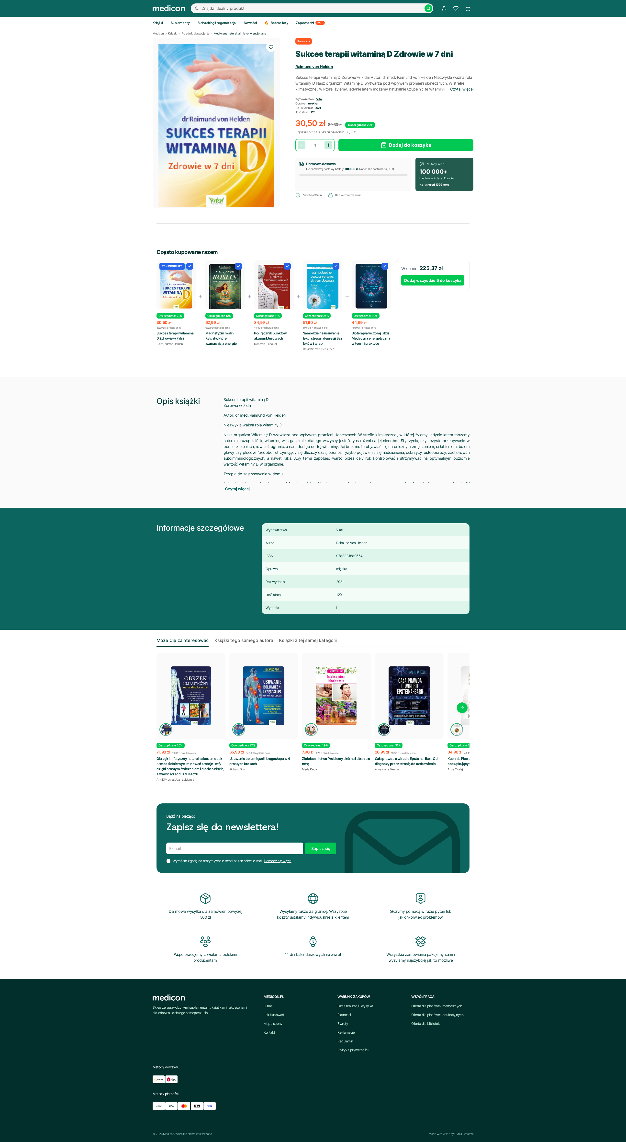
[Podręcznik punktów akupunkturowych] (274, 287)
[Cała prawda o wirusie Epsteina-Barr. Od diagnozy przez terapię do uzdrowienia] (409, 696)
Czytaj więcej (462, 89)
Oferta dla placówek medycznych (436, 1006)
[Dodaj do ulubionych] (271, 47)
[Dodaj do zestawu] (189, 266)
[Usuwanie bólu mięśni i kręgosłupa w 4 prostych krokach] (263, 696)
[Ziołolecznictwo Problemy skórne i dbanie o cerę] (336, 696)
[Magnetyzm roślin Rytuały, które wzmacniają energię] (225, 287)
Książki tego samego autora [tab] (243, 640)
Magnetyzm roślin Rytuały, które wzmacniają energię (221, 338)
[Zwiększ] (328, 145)
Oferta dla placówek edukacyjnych (437, 1015)
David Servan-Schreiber (318, 349)
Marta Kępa (309, 769)
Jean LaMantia (184, 779)
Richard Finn (237, 769)
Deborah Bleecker (265, 344)
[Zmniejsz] (301, 145)
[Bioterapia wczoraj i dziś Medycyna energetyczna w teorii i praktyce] (371, 286)
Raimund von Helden (314, 66)
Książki (172, 33)
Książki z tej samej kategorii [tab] (308, 640)
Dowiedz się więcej (278, 861)
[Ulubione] (456, 8)
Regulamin (345, 1041)
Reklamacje (346, 1032)
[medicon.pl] (169, 8)
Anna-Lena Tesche (387, 769)
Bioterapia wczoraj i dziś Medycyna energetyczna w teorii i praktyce (371, 338)
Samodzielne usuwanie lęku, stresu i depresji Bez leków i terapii (322, 338)
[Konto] (444, 8)
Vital (319, 99)
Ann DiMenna (165, 779)
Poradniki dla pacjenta (195, 33)
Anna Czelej (455, 769)
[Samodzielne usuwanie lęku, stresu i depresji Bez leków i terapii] (323, 286)
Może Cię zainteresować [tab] (182, 640)
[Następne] (462, 707)
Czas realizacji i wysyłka (355, 1006)
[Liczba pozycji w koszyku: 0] (468, 8)
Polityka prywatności (352, 1050)
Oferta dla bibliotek (425, 1023)
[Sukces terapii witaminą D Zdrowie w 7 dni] (176, 286)
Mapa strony (273, 1023)
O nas (268, 1006)
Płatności (344, 1015)
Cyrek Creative (463, 1134)
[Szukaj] (428, 8)
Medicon (158, 33)
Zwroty (342, 1023)
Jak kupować (274, 1015)
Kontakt (269, 1032)
